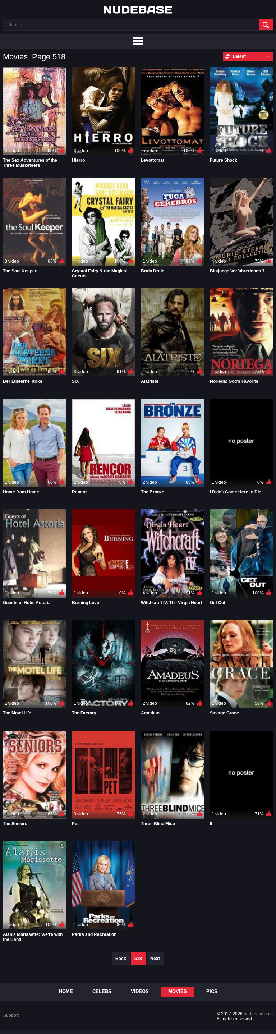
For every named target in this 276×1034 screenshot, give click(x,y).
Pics (211, 991)
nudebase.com (258, 1013)
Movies (177, 991)
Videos (140, 991)
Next (155, 958)
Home (66, 991)
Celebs (101, 991)
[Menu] (138, 41)
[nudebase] (138, 9)
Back (120, 958)
